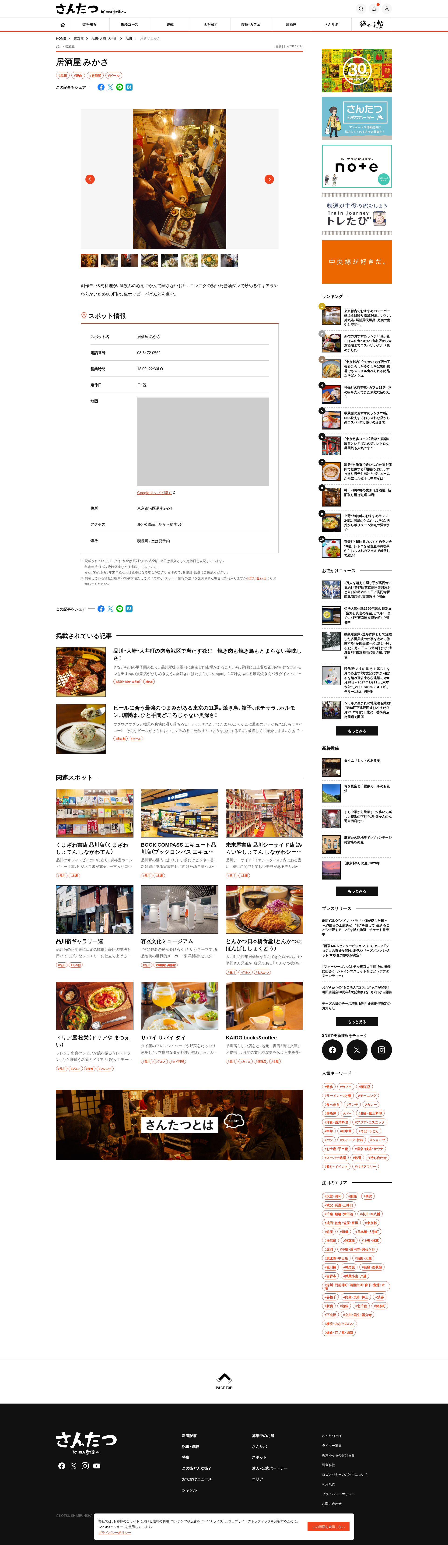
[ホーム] (62, 24)
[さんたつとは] (179, 1125)
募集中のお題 (263, 1435)
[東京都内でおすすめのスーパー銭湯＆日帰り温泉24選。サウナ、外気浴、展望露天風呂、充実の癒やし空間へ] (357, 316)
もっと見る (357, 1021)
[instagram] (85, 1465)
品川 (129, 38)
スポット (259, 1457)
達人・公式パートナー (270, 1468)
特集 (185, 1457)
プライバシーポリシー (338, 1493)
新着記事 (189, 1435)
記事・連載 (190, 1446)
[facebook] (61, 1465)
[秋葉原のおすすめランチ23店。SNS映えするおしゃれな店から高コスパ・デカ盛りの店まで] (357, 418)
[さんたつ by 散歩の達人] (91, 8)
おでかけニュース (197, 1479)
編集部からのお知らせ (338, 1455)
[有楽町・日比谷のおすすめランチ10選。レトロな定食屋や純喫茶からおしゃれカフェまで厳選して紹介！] (357, 547)
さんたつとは (332, 1435)
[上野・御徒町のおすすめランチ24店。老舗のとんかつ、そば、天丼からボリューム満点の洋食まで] (357, 521)
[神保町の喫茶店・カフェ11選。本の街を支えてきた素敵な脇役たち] (357, 393)
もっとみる (357, 730)
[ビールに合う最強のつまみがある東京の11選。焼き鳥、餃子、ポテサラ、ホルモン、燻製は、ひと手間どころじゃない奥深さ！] (179, 729)
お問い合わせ (256, 578)
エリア (257, 1479)
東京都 (79, 38)
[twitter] (73, 1465)
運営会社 (328, 1464)
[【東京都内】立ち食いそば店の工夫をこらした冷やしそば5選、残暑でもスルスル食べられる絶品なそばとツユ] (357, 367)
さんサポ (259, 1446)
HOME (61, 38)
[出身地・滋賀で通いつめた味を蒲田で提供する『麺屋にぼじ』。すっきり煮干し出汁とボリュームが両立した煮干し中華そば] (357, 470)
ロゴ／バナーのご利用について (345, 1474)
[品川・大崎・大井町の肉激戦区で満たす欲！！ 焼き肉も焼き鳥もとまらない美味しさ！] (179, 672)
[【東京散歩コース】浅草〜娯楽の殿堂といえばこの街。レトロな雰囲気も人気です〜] (357, 444)
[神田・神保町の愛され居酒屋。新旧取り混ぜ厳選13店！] (357, 495)
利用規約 (328, 1484)
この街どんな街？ (196, 1468)
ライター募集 (332, 1445)
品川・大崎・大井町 (104, 38)
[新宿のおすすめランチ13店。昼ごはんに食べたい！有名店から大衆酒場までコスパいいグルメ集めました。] (357, 341)
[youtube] (96, 1465)
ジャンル (189, 1489)
